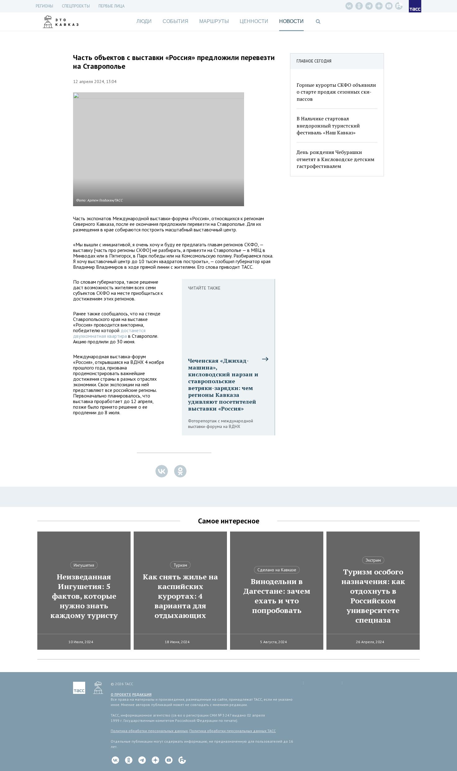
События (175, 21)
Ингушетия (84, 565)
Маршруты (214, 21)
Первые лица (112, 6)
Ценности (254, 21)
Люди (144, 21)
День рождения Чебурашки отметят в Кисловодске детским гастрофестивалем (335, 159)
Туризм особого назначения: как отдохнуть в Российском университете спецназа (373, 596)
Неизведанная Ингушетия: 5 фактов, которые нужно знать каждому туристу (84, 596)
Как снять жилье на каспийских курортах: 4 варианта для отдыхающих (180, 596)
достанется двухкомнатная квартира (109, 333)
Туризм (180, 565)
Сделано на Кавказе (276, 570)
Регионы (44, 6)
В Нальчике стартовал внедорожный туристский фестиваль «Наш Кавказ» (328, 125)
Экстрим (373, 560)
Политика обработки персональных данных (149, 730)
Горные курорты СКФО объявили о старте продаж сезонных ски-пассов (336, 91)
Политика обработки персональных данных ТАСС (232, 730)
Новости (291, 21)
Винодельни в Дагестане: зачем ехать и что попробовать (276, 596)
